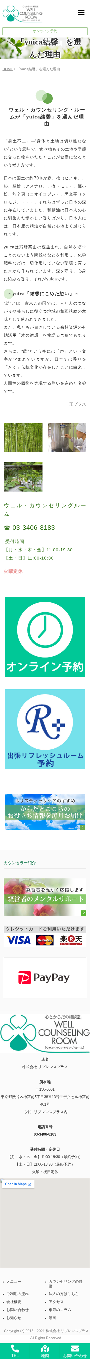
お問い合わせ (17, 1310)
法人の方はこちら (64, 1294)
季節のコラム (60, 1310)
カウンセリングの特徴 (65, 1284)
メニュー (13, 1282)
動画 (52, 1318)
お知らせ (13, 1318)
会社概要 (13, 1302)
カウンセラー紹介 (20, 863)
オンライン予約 (45, 31)
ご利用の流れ (17, 1294)
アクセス (56, 1302)
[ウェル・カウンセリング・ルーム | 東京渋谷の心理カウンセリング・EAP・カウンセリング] (22, 12)
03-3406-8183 (45, 1134)
